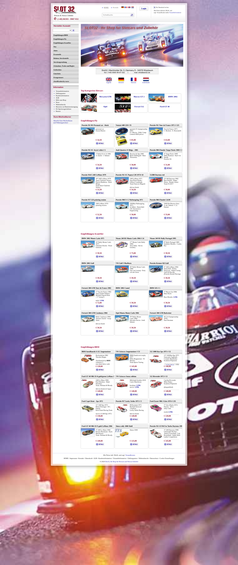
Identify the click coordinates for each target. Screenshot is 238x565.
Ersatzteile (57, 54)
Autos (56, 50)
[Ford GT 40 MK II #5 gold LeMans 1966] (88, 436)
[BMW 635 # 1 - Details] (168, 307)
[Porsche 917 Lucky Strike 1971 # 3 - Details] (134, 420)
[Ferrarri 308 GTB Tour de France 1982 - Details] (100, 307)
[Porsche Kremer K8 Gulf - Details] (168, 282)
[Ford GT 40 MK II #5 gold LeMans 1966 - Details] (100, 445)
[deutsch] (122, 7)
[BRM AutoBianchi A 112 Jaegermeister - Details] (100, 370)
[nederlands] (132, 7)
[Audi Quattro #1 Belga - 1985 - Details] (134, 169)
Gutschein (57, 74)
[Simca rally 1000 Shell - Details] (134, 445)
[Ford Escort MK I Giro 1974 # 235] (156, 411)
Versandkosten (130, 455)
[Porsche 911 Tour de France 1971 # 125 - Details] (168, 144)
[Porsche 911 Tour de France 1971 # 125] (156, 135)
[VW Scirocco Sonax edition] (122, 388)
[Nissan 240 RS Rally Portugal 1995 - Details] (168, 257)
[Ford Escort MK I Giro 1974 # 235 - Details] (168, 420)
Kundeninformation (62, 96)
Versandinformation (175, 12)
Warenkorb (88, 458)
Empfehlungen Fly (60, 39)
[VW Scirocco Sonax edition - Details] (134, 395)
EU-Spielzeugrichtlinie (63, 109)
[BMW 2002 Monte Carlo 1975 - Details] (100, 257)
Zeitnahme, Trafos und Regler (64, 66)
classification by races (61, 81)
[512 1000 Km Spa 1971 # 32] (156, 363)
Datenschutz (154, 458)
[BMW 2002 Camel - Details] (134, 307)
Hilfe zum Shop (61, 100)
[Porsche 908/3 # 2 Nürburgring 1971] (122, 209)
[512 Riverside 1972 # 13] (156, 388)
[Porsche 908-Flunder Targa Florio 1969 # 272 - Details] (168, 169)
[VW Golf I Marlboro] (122, 273)
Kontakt (115, 7)
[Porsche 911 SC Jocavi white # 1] (88, 159)
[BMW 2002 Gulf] (88, 271)
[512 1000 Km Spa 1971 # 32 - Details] (168, 370)
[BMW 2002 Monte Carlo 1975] (88, 247)
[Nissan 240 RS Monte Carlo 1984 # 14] (122, 248)
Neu (55, 47)
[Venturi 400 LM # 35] (121, 146)
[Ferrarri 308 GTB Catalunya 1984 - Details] (100, 332)
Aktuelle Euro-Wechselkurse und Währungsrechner (62, 122)
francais (133, 82)
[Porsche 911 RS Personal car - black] (88, 134)
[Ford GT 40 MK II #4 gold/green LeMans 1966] (88, 388)
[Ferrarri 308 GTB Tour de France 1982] (88, 296)
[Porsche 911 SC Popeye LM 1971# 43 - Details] (134, 194)
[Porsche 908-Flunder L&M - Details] (168, 219)
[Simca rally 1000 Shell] (122, 437)
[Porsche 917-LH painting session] (88, 208)
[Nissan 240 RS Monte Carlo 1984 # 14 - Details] (134, 257)
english (108, 82)
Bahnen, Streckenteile (61, 58)
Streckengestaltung (60, 62)
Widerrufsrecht (61, 104)
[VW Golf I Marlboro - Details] (134, 282)
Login (143, 8)
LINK (175, 297)
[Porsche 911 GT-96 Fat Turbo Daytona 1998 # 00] (156, 438)
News (57, 102)
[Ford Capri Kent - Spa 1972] (88, 412)
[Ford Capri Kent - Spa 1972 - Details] (100, 420)
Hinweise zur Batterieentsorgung (67, 107)
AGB (57, 98)
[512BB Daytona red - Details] (168, 194)
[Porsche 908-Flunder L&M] (156, 208)
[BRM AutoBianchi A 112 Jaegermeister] (88, 362)
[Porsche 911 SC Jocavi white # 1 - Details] (100, 169)
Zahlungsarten (60, 93)
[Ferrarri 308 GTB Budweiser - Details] (168, 332)
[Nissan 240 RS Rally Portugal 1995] (156, 247)
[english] (129, 7)
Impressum (73, 458)
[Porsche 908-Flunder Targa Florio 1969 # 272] (156, 159)
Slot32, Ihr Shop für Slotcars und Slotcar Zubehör (121, 461)
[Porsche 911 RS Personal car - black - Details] (100, 144)
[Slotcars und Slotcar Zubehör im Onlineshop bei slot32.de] (65, 13)
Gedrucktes (57, 70)
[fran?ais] (125, 7)
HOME (106, 7)
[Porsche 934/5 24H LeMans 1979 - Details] (100, 194)
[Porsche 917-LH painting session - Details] (100, 219)
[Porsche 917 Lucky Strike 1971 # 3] (122, 412)
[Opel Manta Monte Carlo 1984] (122, 321)
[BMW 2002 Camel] (122, 297)
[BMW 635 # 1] (156, 297)
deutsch (121, 82)
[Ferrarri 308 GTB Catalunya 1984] (88, 322)
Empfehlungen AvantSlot (62, 43)
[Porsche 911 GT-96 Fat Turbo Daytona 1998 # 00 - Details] (168, 445)
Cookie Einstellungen (166, 458)
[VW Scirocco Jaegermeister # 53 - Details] (134, 370)
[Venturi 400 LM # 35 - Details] (134, 144)
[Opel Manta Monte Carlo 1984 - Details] (134, 332)
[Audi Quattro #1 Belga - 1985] (122, 159)
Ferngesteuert (58, 77)
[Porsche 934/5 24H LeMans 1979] (88, 183)
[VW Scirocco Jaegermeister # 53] (122, 360)
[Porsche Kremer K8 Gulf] (156, 272)
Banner (58, 111)
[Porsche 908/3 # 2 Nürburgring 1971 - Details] (134, 219)
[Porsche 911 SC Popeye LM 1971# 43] (122, 184)
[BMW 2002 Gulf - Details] (100, 282)
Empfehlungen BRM (61, 35)
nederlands (146, 82)
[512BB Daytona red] (156, 182)
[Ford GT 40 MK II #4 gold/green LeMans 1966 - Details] (100, 395)
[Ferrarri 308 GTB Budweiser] (156, 321)
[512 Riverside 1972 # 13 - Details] (168, 395)
